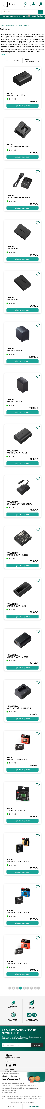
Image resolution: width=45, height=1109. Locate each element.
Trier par (29, 59)
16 (38, 988)
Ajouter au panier (22, 106)
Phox (12, 4)
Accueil (2, 25)
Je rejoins (37, 1045)
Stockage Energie (11, 25)
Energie (20, 25)
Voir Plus (4, 54)
